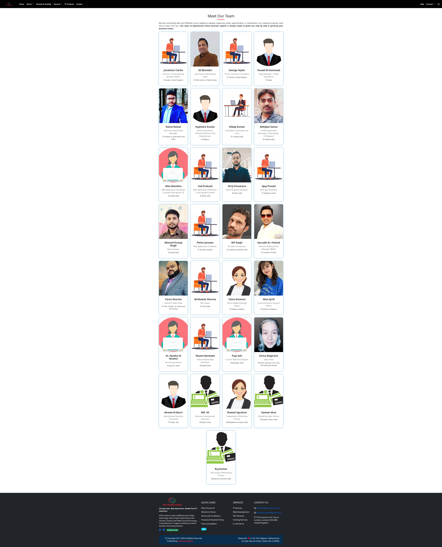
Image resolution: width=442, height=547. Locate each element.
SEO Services (238, 516)
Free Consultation (209, 523)
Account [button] (429, 4)
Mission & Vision (208, 512)
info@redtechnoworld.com (268, 508)
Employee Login (172, 530)
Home (21, 4)
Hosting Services (240, 520)
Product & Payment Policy (212, 520)
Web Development (241, 512)
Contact (79, 4)
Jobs (203, 529)
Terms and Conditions (210, 516)
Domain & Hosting (43, 4)
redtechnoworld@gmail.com (268, 512)
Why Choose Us (208, 508)
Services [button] (57, 4)
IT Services (237, 508)
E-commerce (238, 523)
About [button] (29, 4)
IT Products (69, 4)
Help (422, 4)
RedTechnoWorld (185, 541)
